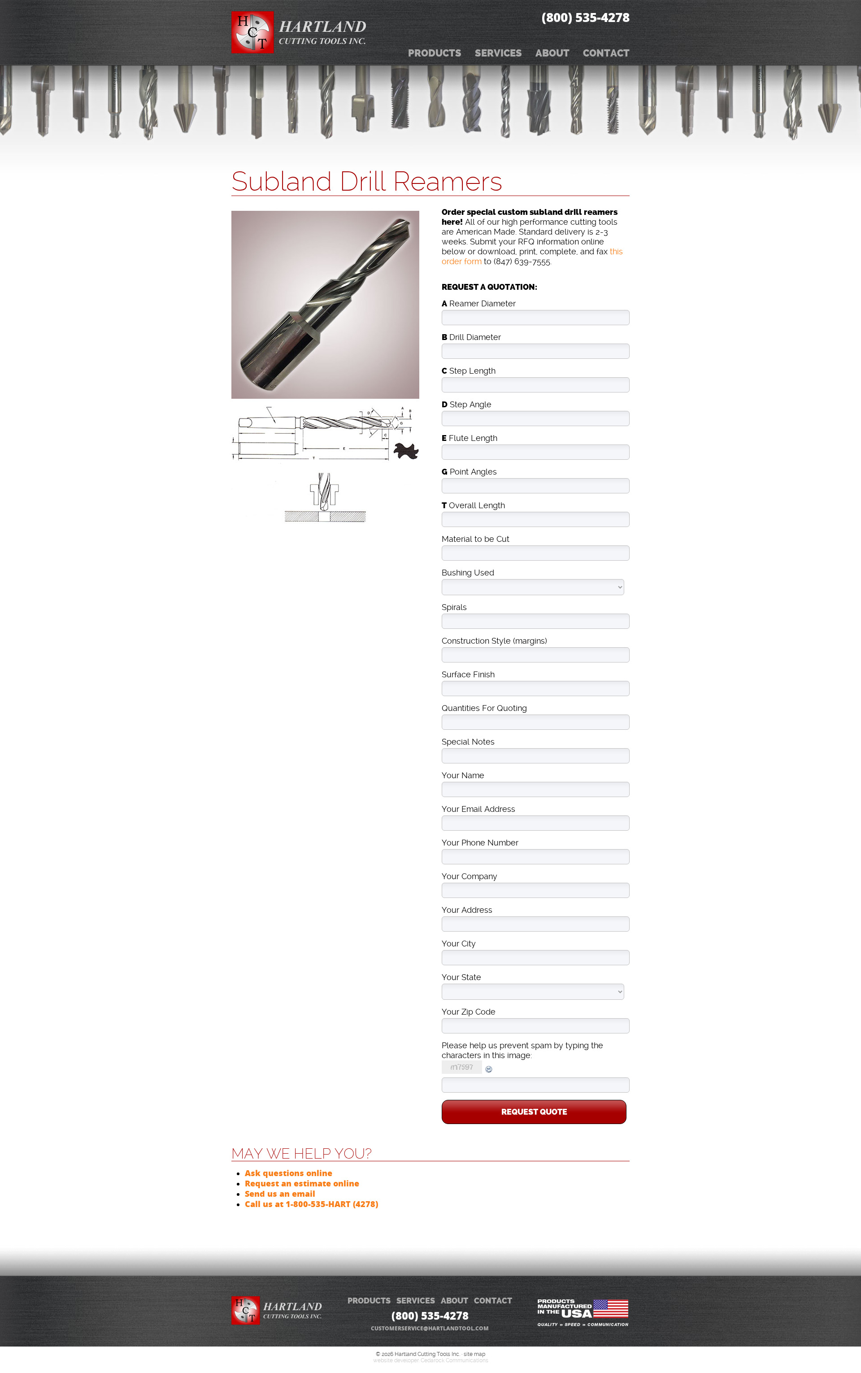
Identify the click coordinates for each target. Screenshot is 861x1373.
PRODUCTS (369, 1301)
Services (498, 53)
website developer (396, 1360)
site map (474, 1354)
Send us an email (280, 1193)
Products (434, 53)
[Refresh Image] (489, 1071)
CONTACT (493, 1301)
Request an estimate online (302, 1183)
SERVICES (415, 1301)
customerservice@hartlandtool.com (430, 1328)
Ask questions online (288, 1173)
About (552, 53)
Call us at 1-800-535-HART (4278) (311, 1204)
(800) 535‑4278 (586, 17)
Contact (606, 53)
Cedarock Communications (454, 1360)
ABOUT (454, 1301)
